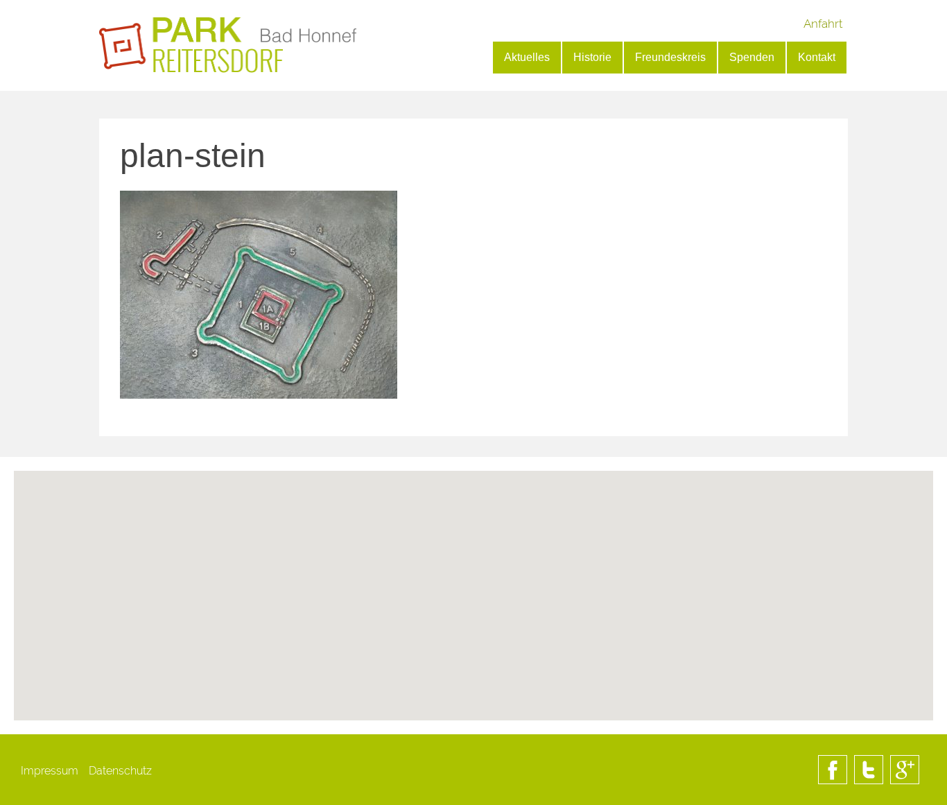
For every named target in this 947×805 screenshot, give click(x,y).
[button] (473, 647)
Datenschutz (120, 770)
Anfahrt (822, 24)
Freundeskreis (670, 57)
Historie (592, 57)
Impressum (49, 770)
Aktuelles (527, 57)
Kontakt (816, 57)
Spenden (751, 57)
